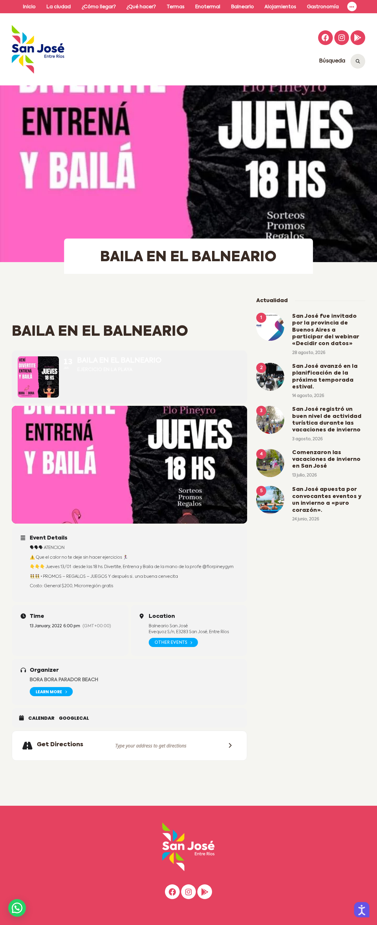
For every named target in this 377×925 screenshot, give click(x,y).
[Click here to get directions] (228, 745)
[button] (17, 908)
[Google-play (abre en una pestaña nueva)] (357, 37)
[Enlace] (352, 7)
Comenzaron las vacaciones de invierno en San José (326, 459)
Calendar (41, 718)
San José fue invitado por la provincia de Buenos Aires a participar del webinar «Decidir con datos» (325, 330)
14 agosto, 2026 (308, 396)
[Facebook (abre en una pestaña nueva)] (325, 37)
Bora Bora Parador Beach (64, 680)
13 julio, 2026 (304, 475)
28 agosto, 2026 (308, 353)
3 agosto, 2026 (307, 439)
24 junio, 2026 (305, 519)
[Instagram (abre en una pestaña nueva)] (341, 37)
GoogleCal (74, 718)
